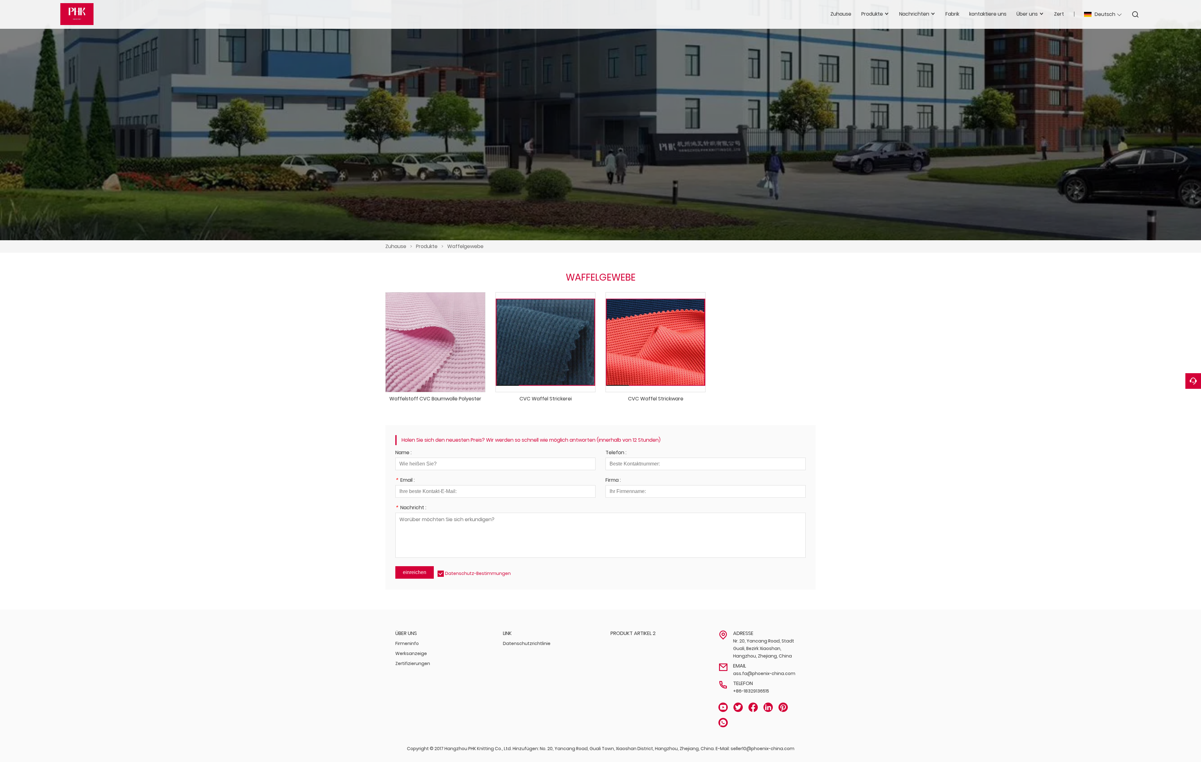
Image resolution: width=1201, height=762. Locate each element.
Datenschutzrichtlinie (526, 643)
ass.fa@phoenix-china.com (764, 673)
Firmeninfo (407, 643)
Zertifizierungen (412, 663)
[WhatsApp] (723, 723)
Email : (405, 481)
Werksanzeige (411, 653)
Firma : (613, 481)
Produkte (427, 246)
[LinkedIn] (768, 707)
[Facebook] (753, 707)
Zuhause (395, 246)
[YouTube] (723, 707)
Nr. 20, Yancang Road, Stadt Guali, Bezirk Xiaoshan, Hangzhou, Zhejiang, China (763, 648)
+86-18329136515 (751, 691)
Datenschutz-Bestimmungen (478, 573)
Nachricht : (410, 508)
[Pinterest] (783, 707)
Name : (403, 453)
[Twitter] (738, 707)
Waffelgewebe (465, 246)
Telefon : (616, 453)
